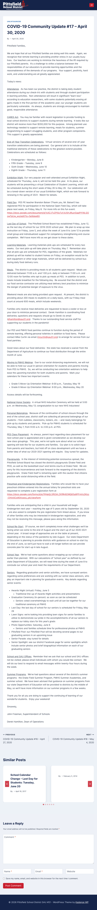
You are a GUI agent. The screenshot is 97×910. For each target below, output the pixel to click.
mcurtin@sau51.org (47, 337)
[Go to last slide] (7, 784)
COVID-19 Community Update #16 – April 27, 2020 (24, 739)
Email (39, 871)
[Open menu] (91, 5)
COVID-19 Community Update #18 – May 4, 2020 (73, 739)
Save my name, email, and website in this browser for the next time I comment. (42, 878)
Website (71, 871)
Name (8, 871)
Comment (10, 837)
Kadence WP (82, 902)
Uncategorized (14, 21)
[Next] (90, 784)
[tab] (43, 804)
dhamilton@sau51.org (19, 319)
